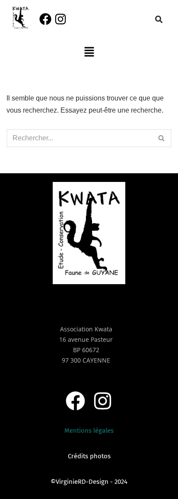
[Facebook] (45, 19)
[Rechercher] (162, 138)
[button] (89, 52)
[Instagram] (60, 19)
